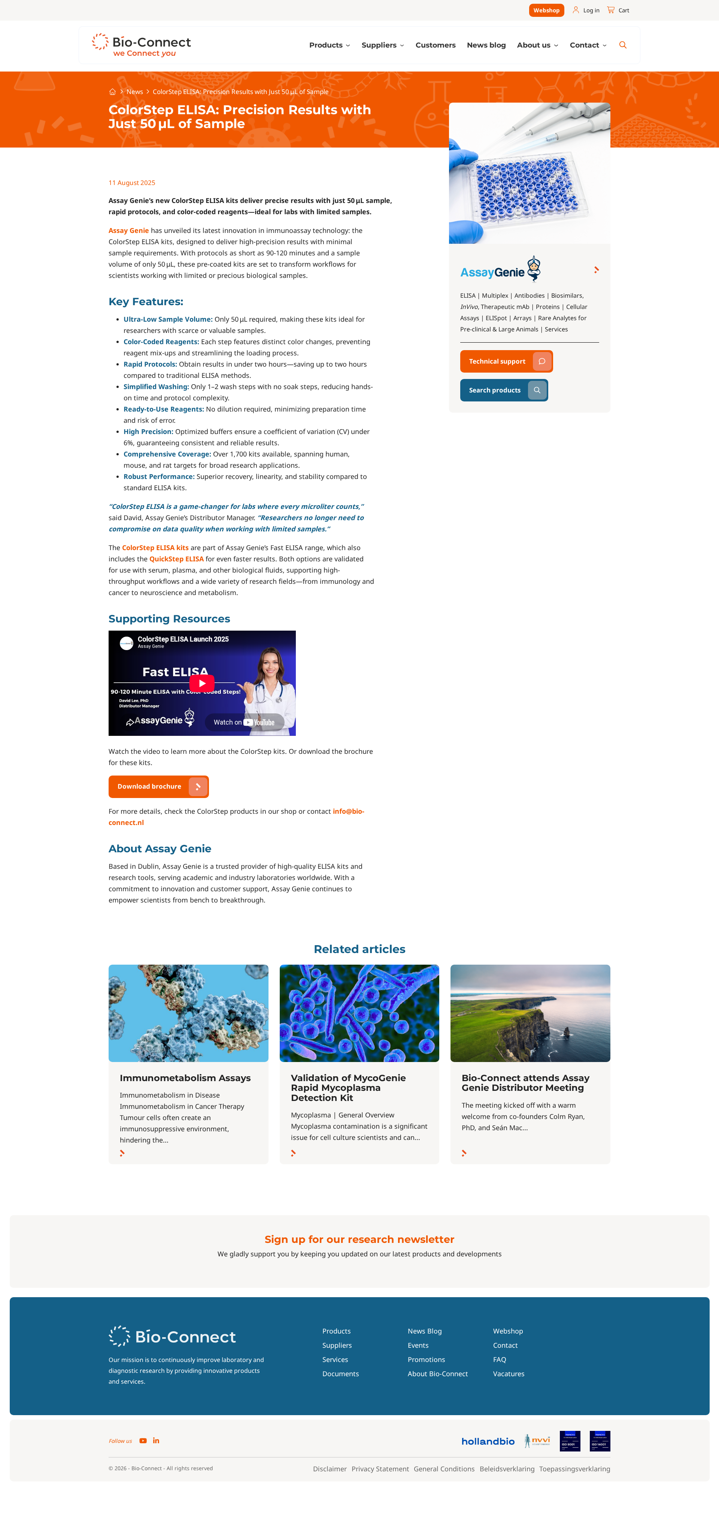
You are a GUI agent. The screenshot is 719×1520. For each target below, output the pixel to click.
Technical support (497, 361)
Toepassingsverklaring (574, 1468)
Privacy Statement (380, 1468)
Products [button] (327, 44)
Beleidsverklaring (507, 1468)
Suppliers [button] (380, 44)
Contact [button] (585, 44)
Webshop (547, 10)
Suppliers (337, 1345)
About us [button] (534, 44)
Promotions (426, 1359)
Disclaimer (330, 1468)
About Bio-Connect (438, 1373)
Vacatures (509, 1373)
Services (335, 1359)
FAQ (499, 1359)
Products (336, 1330)
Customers (436, 44)
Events (418, 1345)
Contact (505, 1345)
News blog (486, 44)
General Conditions (444, 1468)
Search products (495, 390)
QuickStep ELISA (176, 558)
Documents (340, 1373)
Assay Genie (129, 230)
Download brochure (149, 786)
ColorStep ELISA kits (155, 547)
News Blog (425, 1330)
